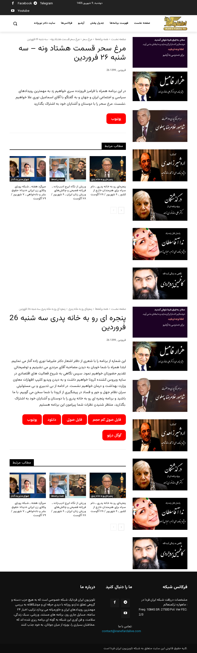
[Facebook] (13, 4)
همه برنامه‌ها (101, 39)
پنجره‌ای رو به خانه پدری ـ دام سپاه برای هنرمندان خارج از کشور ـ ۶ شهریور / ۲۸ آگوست (108, 190)
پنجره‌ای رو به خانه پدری (102, 179)
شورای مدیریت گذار (20, 179)
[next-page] (121, 210)
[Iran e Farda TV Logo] (175, 23)
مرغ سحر (87, 39)
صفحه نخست (118, 39)
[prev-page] (114, 210)
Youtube (23, 11)
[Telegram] (35, 4)
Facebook (25, 3)
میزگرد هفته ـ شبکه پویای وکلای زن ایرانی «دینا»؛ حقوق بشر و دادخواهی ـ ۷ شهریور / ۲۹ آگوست (28, 192)
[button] (15, 23)
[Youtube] (13, 11)
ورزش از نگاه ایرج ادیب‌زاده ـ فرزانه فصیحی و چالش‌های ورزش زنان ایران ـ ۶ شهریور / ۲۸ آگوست (68, 192)
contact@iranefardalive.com (121, 631)
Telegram (46, 3)
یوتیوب (116, 118)
